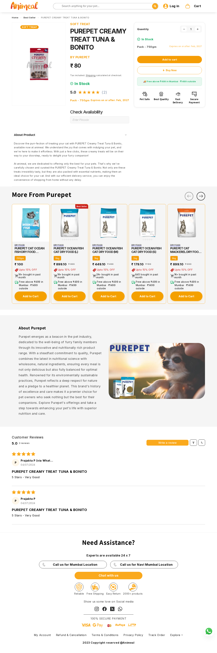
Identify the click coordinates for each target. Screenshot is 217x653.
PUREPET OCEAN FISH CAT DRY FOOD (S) (146, 250)
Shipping (91, 75)
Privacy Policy (133, 635)
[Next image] (85, 222)
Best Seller (30, 17)
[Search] (56, 6)
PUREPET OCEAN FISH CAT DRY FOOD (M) (107, 250)
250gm (20, 258)
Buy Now (171, 70)
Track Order (156, 635)
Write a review (167, 442)
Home (15, 17)
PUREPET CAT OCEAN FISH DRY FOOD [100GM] (29, 250)
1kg (135, 258)
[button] (193, 6)
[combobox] (105, 6)
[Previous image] (54, 222)
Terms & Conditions (105, 635)
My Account (42, 635)
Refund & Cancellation (71, 635)
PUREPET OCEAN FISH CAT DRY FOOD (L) (69, 250)
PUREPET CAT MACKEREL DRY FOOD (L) (185, 250)
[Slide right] (201, 196)
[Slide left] (189, 196)
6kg (57, 258)
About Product (24, 135)
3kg (96, 258)
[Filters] (193, 442)
